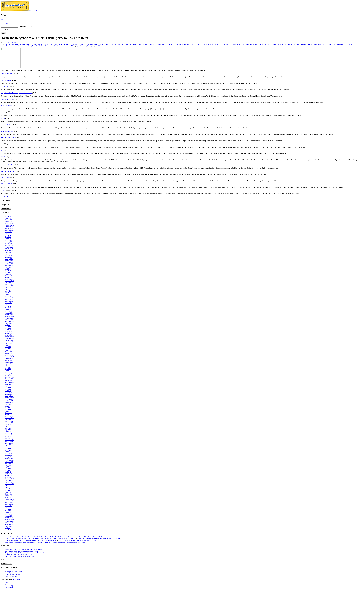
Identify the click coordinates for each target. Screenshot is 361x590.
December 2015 (9, 397)
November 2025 (9, 227)
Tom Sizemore (64, 46)
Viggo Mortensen (81, 46)
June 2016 (8, 387)
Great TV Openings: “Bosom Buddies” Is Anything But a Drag (77, 540)
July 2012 (7, 467)
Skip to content (5, 20)
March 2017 (8, 372)
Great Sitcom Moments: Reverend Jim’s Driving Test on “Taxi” (83, 537)
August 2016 (8, 384)
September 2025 (9, 230)
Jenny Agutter (210, 44)
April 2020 (8, 309)
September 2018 (9, 342)
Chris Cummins (11, 42)
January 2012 (9, 477)
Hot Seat (3, 112)
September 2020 (9, 301)
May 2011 (8, 490)
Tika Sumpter (55, 46)
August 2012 (8, 465)
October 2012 (9, 462)
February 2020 (9, 313)
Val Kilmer (72, 46)
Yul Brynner (90, 46)
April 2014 (8, 431)
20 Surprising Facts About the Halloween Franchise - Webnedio (23, 542)
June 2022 (8, 271)
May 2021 (8, 292)
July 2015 (7, 406)
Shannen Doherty (344, 44)
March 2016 (8, 392)
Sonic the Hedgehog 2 (7, 73)
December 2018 (9, 336)
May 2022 (8, 272)
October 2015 (9, 401)
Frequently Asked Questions (13, 573)
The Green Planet (6, 80)
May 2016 (8, 389)
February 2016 (9, 394)
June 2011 (8, 489)
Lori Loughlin (288, 44)
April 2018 (8, 350)
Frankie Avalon (142, 44)
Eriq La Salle (125, 44)
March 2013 (8, 453)
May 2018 (8, 348)
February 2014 (9, 435)
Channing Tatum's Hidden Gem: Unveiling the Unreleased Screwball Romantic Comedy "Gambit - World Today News (40, 538)
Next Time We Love (6, 125)
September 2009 (9, 524)
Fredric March (152, 44)
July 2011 (7, 487)
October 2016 (9, 380)
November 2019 (9, 318)
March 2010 (8, 514)
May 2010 (8, 511)
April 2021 (8, 294)
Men (2, 150)
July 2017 (7, 365)
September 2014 (9, 423)
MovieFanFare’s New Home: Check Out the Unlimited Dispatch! (24, 549)
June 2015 (8, 408)
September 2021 (9, 286)
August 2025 (8, 232)
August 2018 (8, 343)
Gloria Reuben (181, 44)
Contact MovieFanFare (11, 576)
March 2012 (8, 473)
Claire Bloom (94, 44)
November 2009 (9, 521)
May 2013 (8, 450)
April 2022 (8, 274)
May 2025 (8, 237)
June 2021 (8, 291)
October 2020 (9, 299)
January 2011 (8, 497)
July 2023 (7, 254)
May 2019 (8, 328)
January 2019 (9, 335)
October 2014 (9, 421)
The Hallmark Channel (43, 46)
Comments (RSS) (10, 587)
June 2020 (8, 306)
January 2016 (9, 396)
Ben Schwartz (73, 44)
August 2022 (8, 267)
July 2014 (7, 426)
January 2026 (9, 223)
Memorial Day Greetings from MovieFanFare (18, 554)
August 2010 (8, 506)
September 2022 (9, 265)
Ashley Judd (64, 44)
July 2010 (7, 507)
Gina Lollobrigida (171, 44)
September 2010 (9, 504)
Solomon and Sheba (7, 184)
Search (3, 33)
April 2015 (8, 411)
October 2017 (9, 360)
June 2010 (8, 509)
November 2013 (9, 440)
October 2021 (9, 284)
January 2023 (9, 259)
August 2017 (8, 364)
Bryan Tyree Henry (83, 44)
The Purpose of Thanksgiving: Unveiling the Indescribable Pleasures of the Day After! (30, 540)
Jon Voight (235, 44)
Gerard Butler (161, 44)
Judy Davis (242, 44)
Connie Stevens (103, 44)
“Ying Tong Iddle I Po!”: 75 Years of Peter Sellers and (26, 553)
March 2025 (8, 240)
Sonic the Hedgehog (21, 46)
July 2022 (7, 269)
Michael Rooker (305, 44)
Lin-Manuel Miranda (277, 44)
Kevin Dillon (250, 44)
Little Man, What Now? (8, 171)
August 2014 (8, 424)
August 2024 (8, 252)
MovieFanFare (16, 579)
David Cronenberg (114, 44)
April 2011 (8, 492)
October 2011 (9, 482)
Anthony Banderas (42, 44)
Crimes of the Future (7, 99)
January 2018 (9, 355)
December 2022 (9, 260)
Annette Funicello (31, 44)
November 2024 (9, 247)
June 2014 (8, 428)
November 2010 (9, 501)
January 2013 (9, 457)
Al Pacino (15, 44)
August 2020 (8, 303)
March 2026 (8, 220)
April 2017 (8, 370)
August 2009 (8, 526)
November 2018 (9, 338)
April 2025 (8, 238)
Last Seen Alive (5, 177)
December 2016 (9, 377)
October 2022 (9, 264)
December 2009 (9, 519)
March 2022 (8, 276)
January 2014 (9, 436)
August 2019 (8, 323)
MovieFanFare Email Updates (13, 571)
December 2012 (9, 458)
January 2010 (9, 517)
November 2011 (9, 480)
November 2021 (9, 282)
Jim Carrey (218, 44)
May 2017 (8, 369)
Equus (3, 157)
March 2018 (8, 352)
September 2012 (9, 463)
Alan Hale (22, 44)
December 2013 (9, 438)
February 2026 (9, 221)
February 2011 (9, 495)
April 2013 (8, 452)
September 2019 (9, 321)
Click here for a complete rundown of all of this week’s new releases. (21, 197)
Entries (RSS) (9, 586)
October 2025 (9, 228)
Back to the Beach (6, 105)
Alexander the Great (7, 131)
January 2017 (9, 375)
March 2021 (8, 296)
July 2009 (7, 528)
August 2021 (8, 287)
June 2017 (8, 367)
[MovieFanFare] (15, 11)
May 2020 (8, 308)
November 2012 (9, 460)
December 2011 (9, 479)
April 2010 (8, 512)
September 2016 (9, 382)
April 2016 (8, 391)
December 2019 (9, 316)
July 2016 (7, 386)
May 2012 (8, 470)
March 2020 (8, 311)
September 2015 (9, 402)
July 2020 (7, 304)
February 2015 (9, 414)
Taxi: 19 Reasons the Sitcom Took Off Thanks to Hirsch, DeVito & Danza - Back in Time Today (33, 537)
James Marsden (191, 44)
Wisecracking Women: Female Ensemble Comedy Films (21, 551)
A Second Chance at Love (8, 137)
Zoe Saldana (99, 46)
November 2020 (9, 298)
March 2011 (8, 494)
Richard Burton (324, 44)
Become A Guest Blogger (12, 574)
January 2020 (9, 314)
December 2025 (9, 225)
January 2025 (9, 243)
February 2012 (9, 475)
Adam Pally (8, 44)
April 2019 (8, 330)
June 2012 (8, 468)
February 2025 (9, 242)
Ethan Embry (133, 44)
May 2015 (8, 409)
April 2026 (8, 218)
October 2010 (9, 502)
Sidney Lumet (9, 46)
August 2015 (8, 404)
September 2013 (9, 443)
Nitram (3, 118)
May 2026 (8, 216)
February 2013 (9, 455)
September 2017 (9, 362)
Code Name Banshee (7, 165)
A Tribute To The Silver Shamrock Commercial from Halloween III (65, 542)
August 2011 (8, 485)
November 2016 (9, 379)
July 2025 (7, 233)
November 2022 (9, 262)
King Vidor (258, 44)
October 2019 (9, 320)
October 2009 (9, 523)
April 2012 (8, 472)
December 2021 (9, 281)
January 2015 (9, 416)
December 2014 (9, 418)
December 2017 (9, 357)
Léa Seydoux (266, 44)
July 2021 (7, 289)
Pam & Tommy (5, 86)
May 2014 (8, 430)
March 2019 (8, 331)
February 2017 (9, 374)
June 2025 (8, 235)
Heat (2, 190)
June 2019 (8, 326)
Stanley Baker (31, 46)
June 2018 (8, 347)
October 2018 (9, 340)
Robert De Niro (334, 44)
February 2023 (9, 257)
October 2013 (9, 441)
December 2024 (9, 245)
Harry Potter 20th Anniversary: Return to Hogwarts (16, 93)
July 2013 (7, 446)
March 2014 (8, 433)
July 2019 (7, 325)
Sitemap (7, 584)
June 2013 (8, 448)
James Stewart (201, 44)
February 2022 (9, 277)
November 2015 (9, 399)
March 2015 (8, 413)
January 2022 (9, 279)
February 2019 (9, 333)
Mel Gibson (296, 44)
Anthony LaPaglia (54, 44)
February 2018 (9, 353)
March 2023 (8, 255)
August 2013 (8, 445)
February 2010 (9, 516)
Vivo (2, 144)
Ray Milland (315, 44)
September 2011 (9, 484)
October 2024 (9, 249)
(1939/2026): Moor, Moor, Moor (20, 556)
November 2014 (9, 419)
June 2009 (8, 529)
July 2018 (7, 345)
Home (6, 23)
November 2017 (9, 358)
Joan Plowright (226, 44)
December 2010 (9, 499)
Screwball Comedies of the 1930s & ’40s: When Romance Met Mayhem (99, 538)
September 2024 (9, 250)
